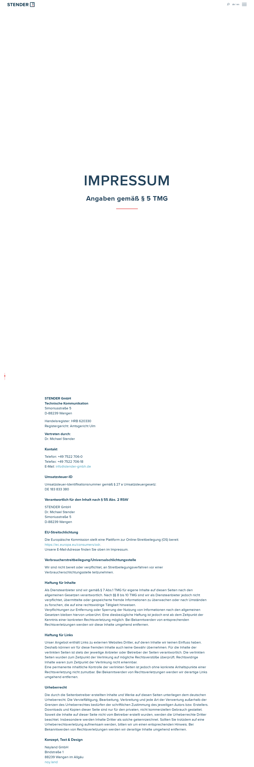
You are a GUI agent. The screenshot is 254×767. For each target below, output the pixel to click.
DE (233, 4)
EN (238, 4)
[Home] (21, 5)
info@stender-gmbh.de (73, 466)
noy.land (51, 761)
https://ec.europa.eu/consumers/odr (72, 544)
